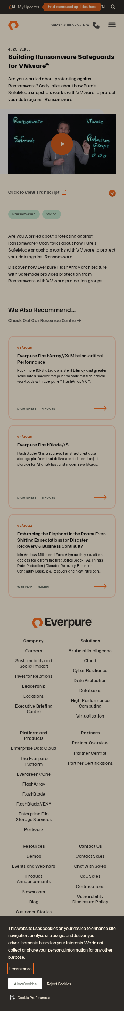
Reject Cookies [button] (59, 983)
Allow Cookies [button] (25, 983)
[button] (29, 997)
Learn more (20, 968)
